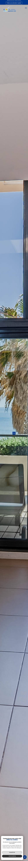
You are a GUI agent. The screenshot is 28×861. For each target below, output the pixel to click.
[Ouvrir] (14, 433)
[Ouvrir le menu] (26, 8)
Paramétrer (12, 852)
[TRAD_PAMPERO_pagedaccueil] (9, 12)
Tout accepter (12, 856)
